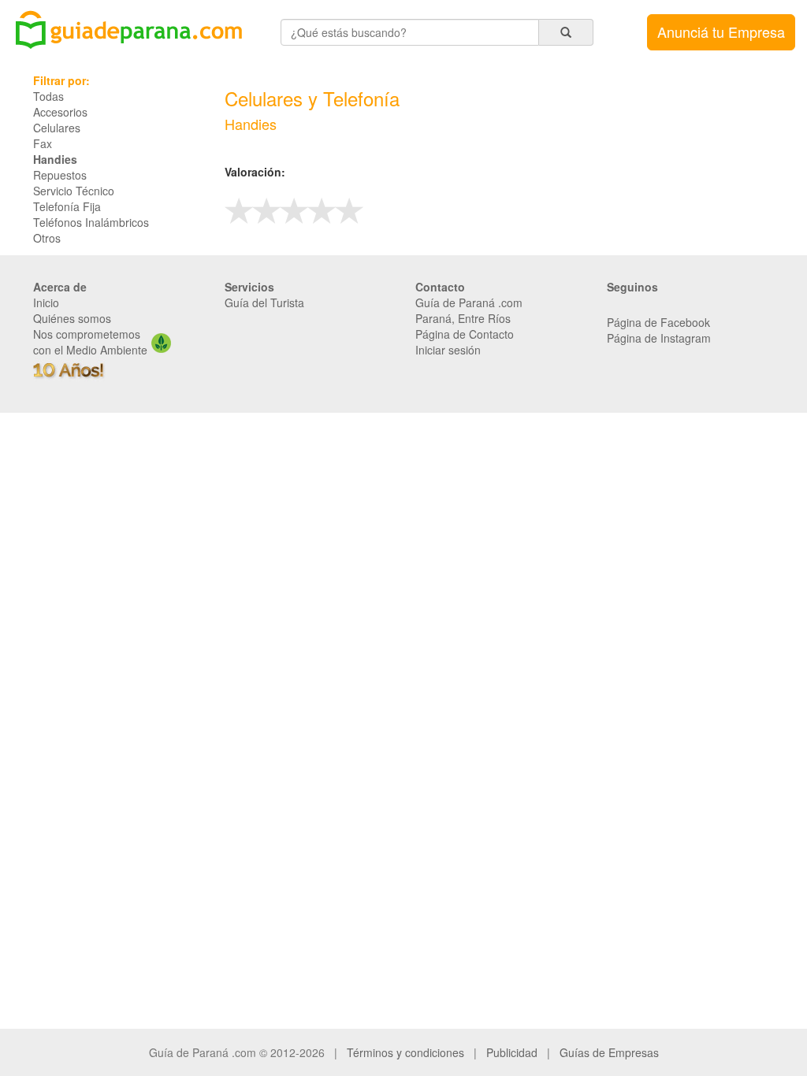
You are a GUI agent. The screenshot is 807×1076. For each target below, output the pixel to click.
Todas (48, 96)
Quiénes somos (72, 318)
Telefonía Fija (67, 206)
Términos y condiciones (405, 1052)
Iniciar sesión (448, 350)
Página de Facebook (658, 322)
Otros (47, 238)
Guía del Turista (264, 302)
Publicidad (511, 1052)
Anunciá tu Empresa (721, 31)
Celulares (56, 127)
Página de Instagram (659, 338)
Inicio (46, 302)
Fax (42, 143)
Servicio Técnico (73, 191)
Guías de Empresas (609, 1052)
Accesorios (60, 112)
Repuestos (60, 175)
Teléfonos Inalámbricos (91, 222)
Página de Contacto (464, 334)
